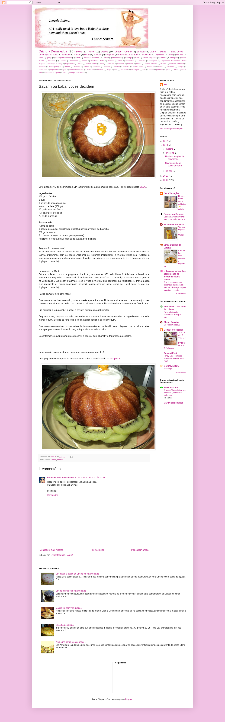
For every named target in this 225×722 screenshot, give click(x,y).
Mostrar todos (181, 294)
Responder (52, 495)
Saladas (97, 54)
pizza (168, 69)
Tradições (96, 67)
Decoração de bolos (48, 54)
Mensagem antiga (140, 550)
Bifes (120, 61)
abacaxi (107, 67)
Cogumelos (159, 55)
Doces (104, 51)
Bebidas (111, 61)
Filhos (80, 64)
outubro (169, 149)
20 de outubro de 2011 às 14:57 (90, 477)
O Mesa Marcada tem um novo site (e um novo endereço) (174, 392)
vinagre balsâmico (76, 72)
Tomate (163, 58)
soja (64, 72)
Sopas (86, 67)
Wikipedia (115, 358)
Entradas (141, 52)
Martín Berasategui (173, 403)
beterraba (151, 67)
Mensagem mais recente (51, 550)
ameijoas (174, 58)
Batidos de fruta (97, 61)
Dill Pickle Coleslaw (172, 325)
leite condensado (76, 69)
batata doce (138, 67)
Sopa (41, 58)
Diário (163, 52)
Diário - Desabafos (53, 51)
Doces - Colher (123, 51)
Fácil (102, 64)
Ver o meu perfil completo (172, 128)
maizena (90, 69)
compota (66, 54)
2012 (166, 141)
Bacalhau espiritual (65, 625)
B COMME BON (171, 366)
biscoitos (52, 61)
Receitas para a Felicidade (60, 477)
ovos (151, 69)
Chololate (142, 61)
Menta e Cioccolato (173, 330)
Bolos (79, 51)
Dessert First (170, 353)
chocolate (146, 54)
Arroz (77, 58)
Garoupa (110, 64)
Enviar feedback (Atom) (62, 555)
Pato (137, 58)
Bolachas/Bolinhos (91, 58)
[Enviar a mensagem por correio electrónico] (71, 457)
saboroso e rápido (52, 72)
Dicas (170, 55)
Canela (106, 58)
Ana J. (166, 84)
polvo (176, 69)
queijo (49, 58)
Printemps (168, 369)
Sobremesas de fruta (128, 54)
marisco (100, 69)
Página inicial (97, 550)
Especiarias (70, 64)
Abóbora (62, 61)
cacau (160, 67)
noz (144, 69)
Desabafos (117, 58)
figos (64, 69)
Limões (130, 64)
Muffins (163, 64)
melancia (124, 69)
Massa (139, 64)
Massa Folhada (151, 64)
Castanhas (130, 61)
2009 (166, 180)
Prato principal (55, 67)
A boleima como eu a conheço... (71, 642)
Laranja (128, 58)
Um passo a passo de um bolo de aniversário (77, 574)
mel (115, 69)
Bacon (84, 61)
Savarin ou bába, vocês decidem (173, 164)
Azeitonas (74, 61)
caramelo (170, 67)
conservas (43, 69)
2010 (166, 176)
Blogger (129, 699)
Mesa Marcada (171, 387)
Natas (87, 54)
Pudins (67, 67)
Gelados (120, 64)
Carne (153, 52)
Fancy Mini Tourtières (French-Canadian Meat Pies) (174, 358)
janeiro (169, 171)
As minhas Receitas (174, 224)
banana (126, 67)
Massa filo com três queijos (69, 608)
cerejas (181, 67)
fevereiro (170, 153)
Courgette (153, 61)
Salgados (109, 54)
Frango (77, 54)
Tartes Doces (176, 52)
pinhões (159, 69)
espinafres (54, 69)
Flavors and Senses (174, 214)
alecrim (117, 67)
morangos (135, 69)
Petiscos (42, 67)
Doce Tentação (171, 193)
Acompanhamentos (63, 58)
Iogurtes (179, 55)
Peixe (91, 51)
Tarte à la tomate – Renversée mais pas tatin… (172, 314)
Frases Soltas (91, 64)
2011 (166, 145)
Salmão (77, 67)
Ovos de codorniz (176, 64)
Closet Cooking (171, 322)
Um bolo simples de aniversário (174, 157)
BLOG (143, 187)
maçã (109, 69)
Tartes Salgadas (150, 58)
